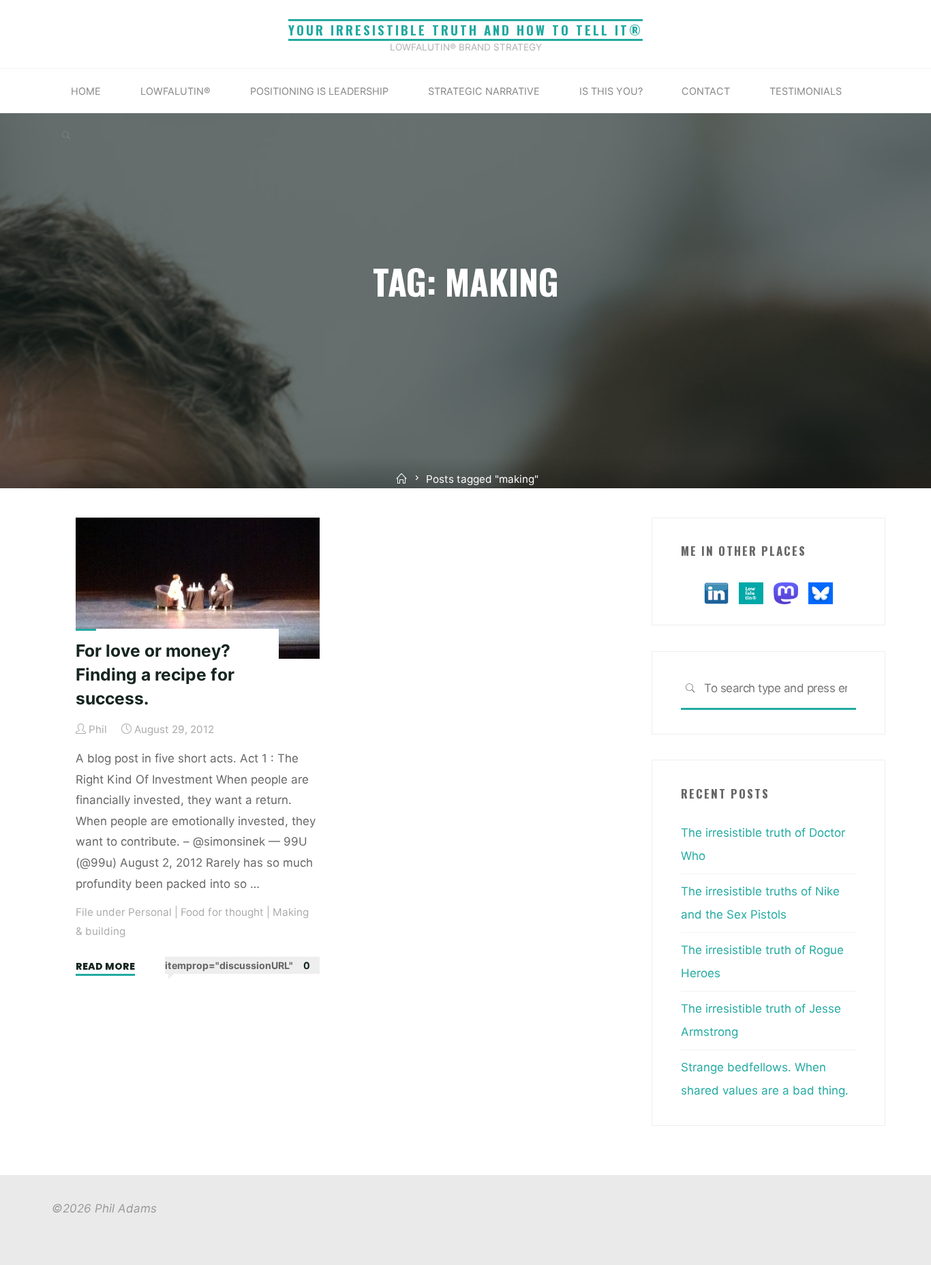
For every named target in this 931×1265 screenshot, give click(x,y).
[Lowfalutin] (751, 592)
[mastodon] (786, 592)
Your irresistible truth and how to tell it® (465, 29)
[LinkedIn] (716, 592)
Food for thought (222, 912)
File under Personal (124, 912)
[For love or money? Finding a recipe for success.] (198, 588)
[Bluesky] (820, 592)
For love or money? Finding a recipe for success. (155, 674)
